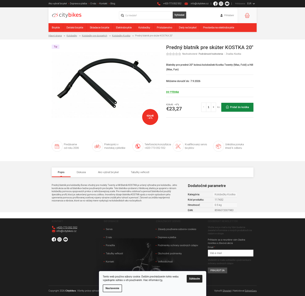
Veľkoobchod (165, 261)
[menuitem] (56, 27)
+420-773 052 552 (67, 227)
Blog (112, 3)
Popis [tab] (61, 172)
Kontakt (103, 3)
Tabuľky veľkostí (114, 253)
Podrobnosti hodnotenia (211, 54)
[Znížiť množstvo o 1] (203, 107)
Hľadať (179, 15)
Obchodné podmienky (170, 253)
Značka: (233, 54)
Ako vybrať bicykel (58, 3)
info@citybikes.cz (66, 231)
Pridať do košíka (239, 107)
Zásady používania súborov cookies (177, 229)
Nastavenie (112, 288)
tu (161, 280)
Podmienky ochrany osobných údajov (178, 245)
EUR (249, 3)
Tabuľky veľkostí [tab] (140, 172)
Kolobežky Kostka (225, 194)
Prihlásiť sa (217, 270)
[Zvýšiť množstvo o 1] (213, 107)
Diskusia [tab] (81, 172)
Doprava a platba (78, 3)
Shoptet (227, 290)
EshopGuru (251, 290)
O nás (93, 3)
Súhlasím (194, 278)
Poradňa (110, 245)
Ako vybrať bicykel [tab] (108, 172)
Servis (109, 229)
